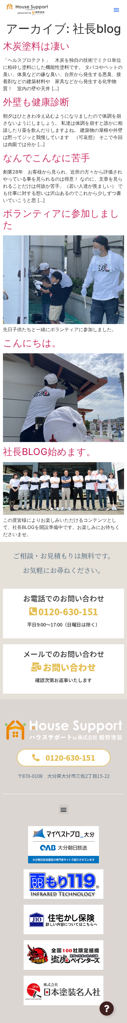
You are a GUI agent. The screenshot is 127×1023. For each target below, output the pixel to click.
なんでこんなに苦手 (46, 158)
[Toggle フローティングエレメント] (107, 1008)
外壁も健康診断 (36, 102)
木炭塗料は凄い (36, 46)
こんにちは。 (32, 343)
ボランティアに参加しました (61, 219)
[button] (116, 9)
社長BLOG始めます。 (49, 451)
